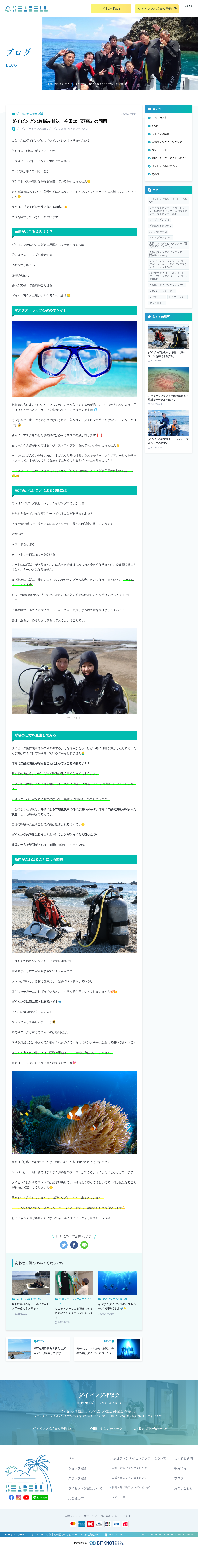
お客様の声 (76, 1498)
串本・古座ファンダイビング (129, 1468)
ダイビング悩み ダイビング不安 (168, 201)
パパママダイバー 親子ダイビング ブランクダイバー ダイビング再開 (168, 276)
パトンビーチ (158, 231)
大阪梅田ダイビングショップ (167, 285)
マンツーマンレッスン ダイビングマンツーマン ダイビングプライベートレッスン (168, 264)
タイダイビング (159, 219)
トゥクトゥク (177, 296)
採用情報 (180, 1468)
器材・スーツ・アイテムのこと (169, 158)
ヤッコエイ (157, 302)
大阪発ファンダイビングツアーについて (138, 1458)
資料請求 (114, 8)
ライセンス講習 (160, 133)
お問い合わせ (183, 1488)
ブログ (57, 84)
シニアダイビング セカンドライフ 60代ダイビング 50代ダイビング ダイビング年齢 (168, 211)
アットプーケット (160, 237)
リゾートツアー (160, 149)
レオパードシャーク (162, 290)
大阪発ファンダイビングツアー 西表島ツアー (168, 254)
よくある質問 (183, 1458)
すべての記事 (159, 117)
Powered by (80, 1542)
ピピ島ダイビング (160, 225)
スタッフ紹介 (77, 1478)
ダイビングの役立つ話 (29, 113)
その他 (155, 174)
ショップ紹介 (77, 1468)
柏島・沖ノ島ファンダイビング (131, 1487)
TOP (48, 84)
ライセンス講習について (85, 1488)
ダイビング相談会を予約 (155, 8)
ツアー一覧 (118, 1497)
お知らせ (157, 125)
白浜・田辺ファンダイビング (129, 1477)
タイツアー (157, 296)
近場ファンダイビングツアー (168, 142)
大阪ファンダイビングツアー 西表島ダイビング (168, 245)
